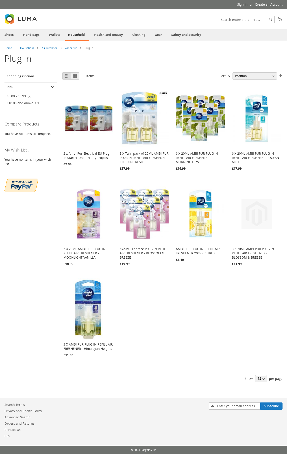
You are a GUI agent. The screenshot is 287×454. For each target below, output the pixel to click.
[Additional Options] (21, 184)
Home (8, 48)
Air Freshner (50, 48)
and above (24, 103)
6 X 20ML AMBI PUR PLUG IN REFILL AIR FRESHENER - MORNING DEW (197, 157)
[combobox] (247, 19)
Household (27, 48)
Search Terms (14, 404)
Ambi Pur (71, 48)
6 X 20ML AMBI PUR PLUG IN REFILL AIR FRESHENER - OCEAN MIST (255, 157)
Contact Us (12, 430)
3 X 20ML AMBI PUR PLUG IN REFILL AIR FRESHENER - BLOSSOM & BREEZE (253, 253)
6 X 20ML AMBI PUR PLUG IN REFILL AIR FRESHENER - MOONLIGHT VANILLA (84, 253)
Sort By (225, 76)
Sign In (242, 4)
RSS (7, 436)
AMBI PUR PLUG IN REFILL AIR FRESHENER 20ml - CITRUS (198, 251)
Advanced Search (17, 417)
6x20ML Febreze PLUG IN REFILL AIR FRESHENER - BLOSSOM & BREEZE (143, 253)
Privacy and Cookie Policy (23, 411)
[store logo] (21, 19)
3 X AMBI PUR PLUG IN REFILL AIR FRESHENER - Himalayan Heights (88, 346)
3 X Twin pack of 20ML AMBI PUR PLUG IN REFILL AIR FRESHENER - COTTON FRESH (144, 157)
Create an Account (269, 4)
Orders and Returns (19, 423)
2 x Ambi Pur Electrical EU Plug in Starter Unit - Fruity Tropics (86, 155)
